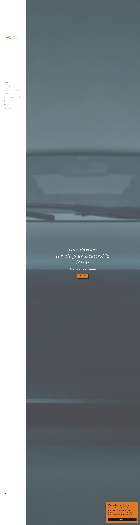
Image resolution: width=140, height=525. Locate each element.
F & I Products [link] (9, 86)
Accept (122, 519)
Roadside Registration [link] (11, 101)
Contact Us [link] (8, 108)
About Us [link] (7, 104)
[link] (12, 38)
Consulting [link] (7, 94)
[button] (15, 90)
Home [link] (6, 83)
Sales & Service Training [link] (12, 97)
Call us (83, 276)
